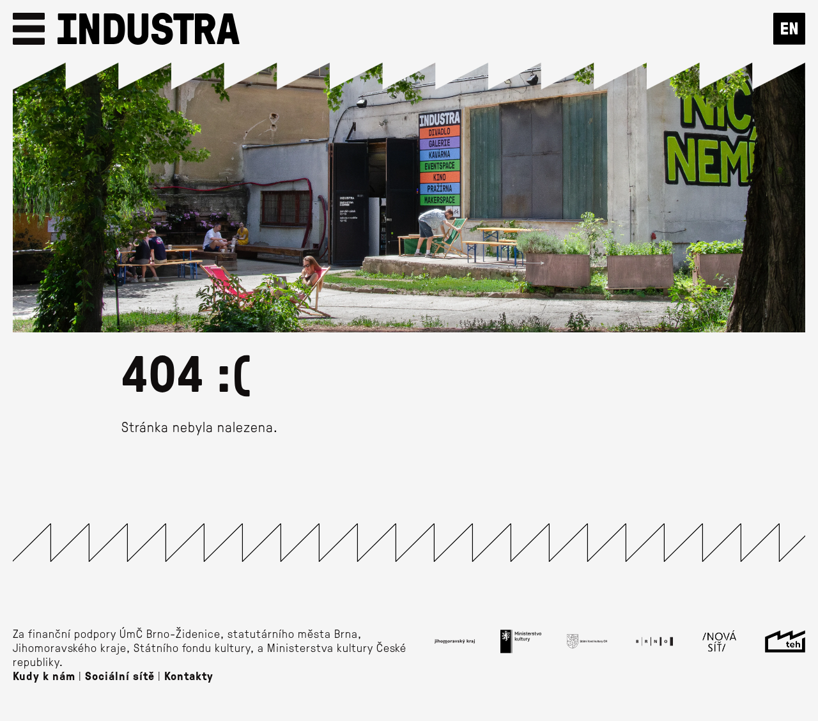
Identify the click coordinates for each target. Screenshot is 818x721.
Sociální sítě (120, 675)
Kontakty (188, 675)
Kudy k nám (44, 675)
